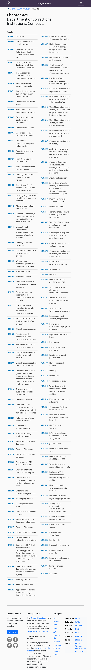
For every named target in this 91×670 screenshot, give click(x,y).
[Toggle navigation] (81, 3)
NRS (77, 629)
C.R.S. (77, 622)
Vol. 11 (19, 9)
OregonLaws (44, 3)
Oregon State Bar (37, 618)
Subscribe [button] (12, 632)
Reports (56, 642)
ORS (13, 9)
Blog (55, 625)
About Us (57, 628)
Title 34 (27, 9)
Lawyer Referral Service (36, 631)
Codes (77, 618)
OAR (77, 636)
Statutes (78, 625)
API (54, 632)
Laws (77, 632)
